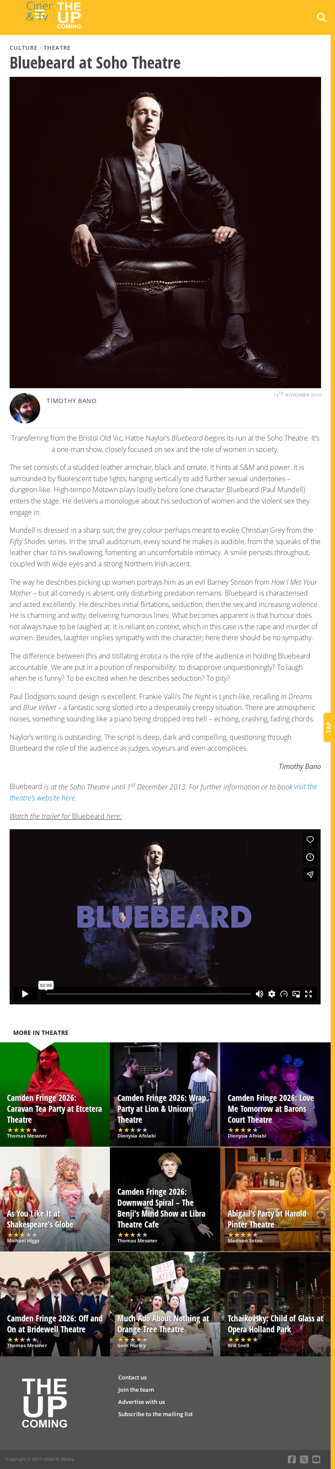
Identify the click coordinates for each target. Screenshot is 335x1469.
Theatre (57, 48)
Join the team (136, 1389)
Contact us (132, 1377)
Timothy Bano (72, 401)
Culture (24, 48)
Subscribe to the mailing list (155, 1414)
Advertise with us (141, 1402)
